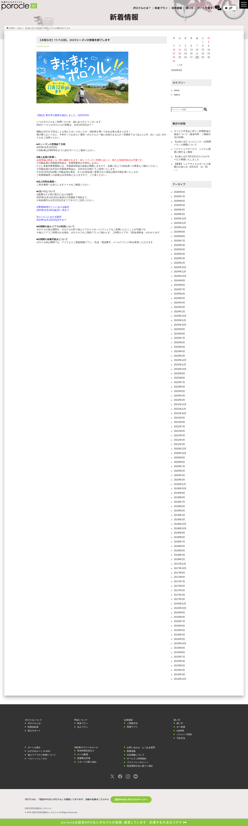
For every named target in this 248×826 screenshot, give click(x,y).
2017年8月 (179, 577)
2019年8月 (179, 497)
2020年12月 (180, 448)
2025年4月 (179, 254)
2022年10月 (180, 369)
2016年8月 (179, 617)
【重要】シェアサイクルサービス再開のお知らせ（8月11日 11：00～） (192, 167)
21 (197, 53)
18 (179, 53)
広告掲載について (135, 755)
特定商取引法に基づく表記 (140, 766)
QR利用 (180, 731)
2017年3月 (179, 599)
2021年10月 (180, 413)
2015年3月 (179, 674)
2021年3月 (179, 444)
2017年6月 (179, 586)
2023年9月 (179, 329)
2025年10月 (180, 227)
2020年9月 (179, 457)
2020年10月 (180, 453)
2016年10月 (180, 608)
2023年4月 (179, 351)
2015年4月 (179, 670)
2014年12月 (180, 679)
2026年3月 (179, 214)
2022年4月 (179, 395)
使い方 (180, 723)
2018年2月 (179, 559)
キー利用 (181, 727)
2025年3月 (179, 258)
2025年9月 (179, 232)
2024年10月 (180, 276)
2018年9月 (179, 533)
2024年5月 (179, 298)
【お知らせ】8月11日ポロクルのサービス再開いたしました (192, 158)
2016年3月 (179, 639)
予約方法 (181, 738)
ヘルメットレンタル (37, 758)
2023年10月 (180, 325)
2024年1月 (179, 311)
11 (180, 49)
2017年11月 (180, 564)
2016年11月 (180, 603)
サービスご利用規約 (136, 758)
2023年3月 (179, 356)
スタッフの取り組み (87, 762)
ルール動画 (82, 754)
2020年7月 (179, 466)
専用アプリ (132, 727)
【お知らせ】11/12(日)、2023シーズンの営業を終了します (74, 40)
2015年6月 (179, 661)
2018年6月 (179, 546)
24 (174, 57)
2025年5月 (179, 249)
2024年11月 (180, 271)
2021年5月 (179, 435)
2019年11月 (180, 484)
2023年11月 (180, 320)
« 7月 (179, 65)
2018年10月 (180, 528)
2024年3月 (179, 307)
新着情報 (131, 751)
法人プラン (82, 727)
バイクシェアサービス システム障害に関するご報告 (192, 150)
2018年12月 (180, 524)
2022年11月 (180, 364)
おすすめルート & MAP (39, 751)
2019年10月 (180, 488)
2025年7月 (179, 240)
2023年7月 (179, 338)
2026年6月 (179, 201)
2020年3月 (179, 479)
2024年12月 (180, 267)
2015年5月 (179, 665)
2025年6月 (179, 245)
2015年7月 (179, 657)
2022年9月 (179, 373)
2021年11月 (180, 409)
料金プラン (82, 723)
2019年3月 (179, 519)
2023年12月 (180, 316)
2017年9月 (179, 572)
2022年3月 (179, 400)
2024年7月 (179, 289)
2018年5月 (179, 550)
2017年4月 (179, 595)
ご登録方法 (132, 723)
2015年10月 (180, 643)
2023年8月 (179, 333)
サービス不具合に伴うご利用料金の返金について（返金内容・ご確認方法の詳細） (192, 134)
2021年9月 (179, 418)
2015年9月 (179, 648)
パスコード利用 (184, 734)
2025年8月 (179, 236)
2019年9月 (179, 493)
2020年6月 (179, 471)
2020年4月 (179, 475)
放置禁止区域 (83, 758)
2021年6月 (179, 431)
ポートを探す (34, 747)
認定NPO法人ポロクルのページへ (131, 799)
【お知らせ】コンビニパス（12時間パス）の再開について (192, 143)
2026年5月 (179, 205)
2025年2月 (179, 263)
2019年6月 (179, 506)
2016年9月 (179, 612)
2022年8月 (179, 378)
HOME (12, 28)
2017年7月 (179, 581)
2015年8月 (179, 652)
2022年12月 (180, 360)
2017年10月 (180, 568)
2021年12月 (180, 404)
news (19, 28)
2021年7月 (179, 426)
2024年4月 (179, 302)
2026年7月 (179, 196)
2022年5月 (179, 391)
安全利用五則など (85, 751)
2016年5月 (179, 630)
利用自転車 (33, 727)
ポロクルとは (34, 723)
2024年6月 (179, 293)
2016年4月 (179, 634)
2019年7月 (179, 502)
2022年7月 (179, 382)
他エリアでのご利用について (42, 755)
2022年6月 (179, 386)
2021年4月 (179, 440)
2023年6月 (179, 342)
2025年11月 (180, 223)
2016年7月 (179, 621)
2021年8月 (179, 422)
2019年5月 (179, 510)
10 (174, 49)
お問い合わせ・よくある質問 (141, 747)
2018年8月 (179, 537)
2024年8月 (179, 285)
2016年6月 (179, 625)
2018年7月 (179, 541)
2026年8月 (179, 192)
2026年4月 (179, 209)
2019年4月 (179, 515)
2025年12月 (180, 218)
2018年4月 (179, 555)
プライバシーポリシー (137, 762)
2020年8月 (179, 462)
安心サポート (34, 731)
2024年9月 (179, 280)
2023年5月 (179, 347)
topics (177, 94)
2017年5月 (179, 590)
